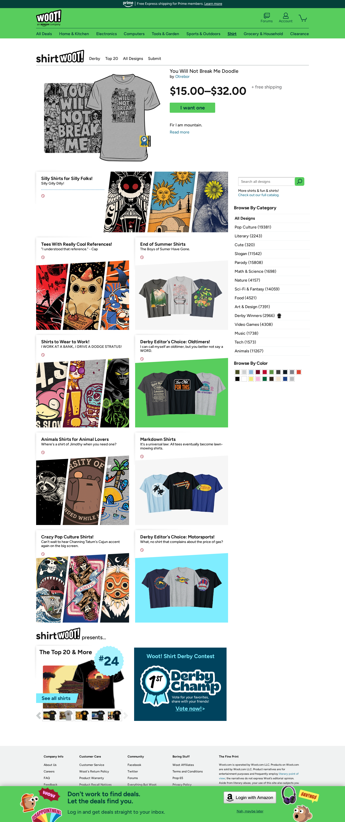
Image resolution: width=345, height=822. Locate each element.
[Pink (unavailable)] (258, 379)
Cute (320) (245, 244)
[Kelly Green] (265, 379)
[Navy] (285, 372)
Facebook (134, 765)
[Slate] (292, 372)
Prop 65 (178, 778)
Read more (179, 132)
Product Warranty (91, 778)
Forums (267, 21)
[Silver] (244, 372)
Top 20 (111, 58)
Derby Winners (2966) (255, 315)
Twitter (133, 771)
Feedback (50, 784)
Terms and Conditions (188, 771)
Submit (154, 58)
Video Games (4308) (254, 324)
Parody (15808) (249, 262)
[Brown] (271, 379)
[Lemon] (251, 379)
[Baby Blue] (251, 372)
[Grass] (271, 372)
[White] (244, 379)
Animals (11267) (249, 351)
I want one (192, 108)
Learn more (213, 4)
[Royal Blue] (285, 379)
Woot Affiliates (183, 765)
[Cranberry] (258, 372)
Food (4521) (246, 297)
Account (285, 21)
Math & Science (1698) (255, 271)
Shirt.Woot (60, 56)
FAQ (47, 778)
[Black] (237, 379)
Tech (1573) (245, 342)
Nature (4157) (247, 280)
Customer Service (91, 765)
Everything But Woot (142, 784)
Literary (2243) (248, 236)
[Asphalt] (278, 372)
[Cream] (278, 379)
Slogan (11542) (248, 253)
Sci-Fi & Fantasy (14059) (257, 289)
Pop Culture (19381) (253, 227)
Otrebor (182, 76)
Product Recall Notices (95, 784)
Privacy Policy (182, 784)
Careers (49, 771)
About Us (50, 765)
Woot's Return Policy (94, 771)
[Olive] (237, 372)
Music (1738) (246, 333)
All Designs (133, 58)
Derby (94, 58)
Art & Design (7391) (252, 306)
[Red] (265, 372)
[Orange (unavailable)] (299, 372)
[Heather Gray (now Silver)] (292, 379)
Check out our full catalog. (258, 195)
